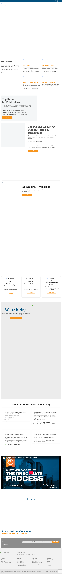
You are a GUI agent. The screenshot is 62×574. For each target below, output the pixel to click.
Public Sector (34, 559)
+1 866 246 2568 (6, 1)
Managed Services (20, 562)
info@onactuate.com (16, 1)
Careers (49, 565)
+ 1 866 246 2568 (21, 552)
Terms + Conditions (20, 554)
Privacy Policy (28, 554)
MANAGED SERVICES (48, 82)
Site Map (33, 554)
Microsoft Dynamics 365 (6, 562)
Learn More (10, 293)
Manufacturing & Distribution (38, 562)
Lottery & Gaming (35, 561)
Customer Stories (51, 559)
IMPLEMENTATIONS (48, 65)
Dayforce (3, 559)
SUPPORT (23, 1)
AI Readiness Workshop (21, 565)
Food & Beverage (35, 564)
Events (48, 561)
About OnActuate (51, 564)
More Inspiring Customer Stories (31, 452)
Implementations (20, 561)
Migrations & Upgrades (21, 564)
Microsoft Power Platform (6, 564)
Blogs (48, 562)
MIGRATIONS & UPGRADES (31, 82)
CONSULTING (27, 65)
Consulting (19, 559)
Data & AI (3, 561)
